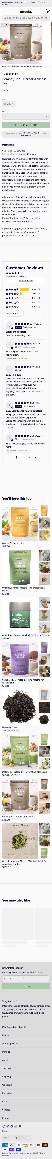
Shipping (6, 1076)
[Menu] (5, 11)
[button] (26, 125)
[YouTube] (19, 1126)
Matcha (6, 1035)
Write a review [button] (26, 280)
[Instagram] (7, 1126)
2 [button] (22, 457)
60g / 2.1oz (9, 104)
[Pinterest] (15, 1126)
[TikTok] (3, 1126)
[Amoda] (26, 11)
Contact (6, 1110)
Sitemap (5, 1131)
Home (4, 66)
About (5, 1060)
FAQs (4, 1101)
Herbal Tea (12, 66)
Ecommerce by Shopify (17, 1153)
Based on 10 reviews (16, 276)
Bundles (6, 1052)
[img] (22, 324)
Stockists (6, 1068)
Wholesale (7, 1085)
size (3, 99)
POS (3, 1153)
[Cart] (47, 11)
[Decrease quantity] (5, 116)
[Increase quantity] (46, 116)
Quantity (5, 111)
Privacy (5, 1118)
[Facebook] (11, 1126)
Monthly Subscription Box (14, 1027)
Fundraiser (7, 1093)
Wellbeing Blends (10, 1043)
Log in (7, 1138)
